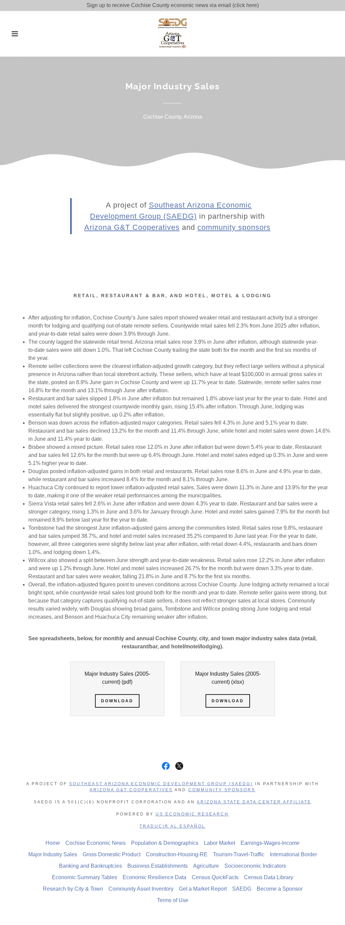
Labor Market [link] (219, 843)
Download (117, 701)
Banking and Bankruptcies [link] (90, 866)
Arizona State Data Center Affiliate (254, 802)
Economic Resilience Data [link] (154, 877)
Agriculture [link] (206, 866)
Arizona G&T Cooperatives (131, 790)
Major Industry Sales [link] (52, 854)
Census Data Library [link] (268, 877)
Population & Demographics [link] (164, 843)
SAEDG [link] (241, 889)
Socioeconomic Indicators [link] (255, 866)
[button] (17, 33)
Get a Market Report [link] (203, 889)
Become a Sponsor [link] (280, 889)
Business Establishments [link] (157, 866)
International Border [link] (293, 854)
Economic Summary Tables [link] (84, 877)
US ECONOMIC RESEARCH (192, 814)
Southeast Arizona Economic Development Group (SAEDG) (161, 783)
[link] (172, 33)
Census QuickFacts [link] (215, 877)
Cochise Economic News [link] (95, 843)
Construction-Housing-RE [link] (177, 854)
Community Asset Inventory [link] (141, 889)
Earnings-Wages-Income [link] (270, 843)
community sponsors (234, 227)
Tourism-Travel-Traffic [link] (238, 854)
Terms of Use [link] (172, 900)
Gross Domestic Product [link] (111, 854)
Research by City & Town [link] (73, 889)
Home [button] (52, 843)
